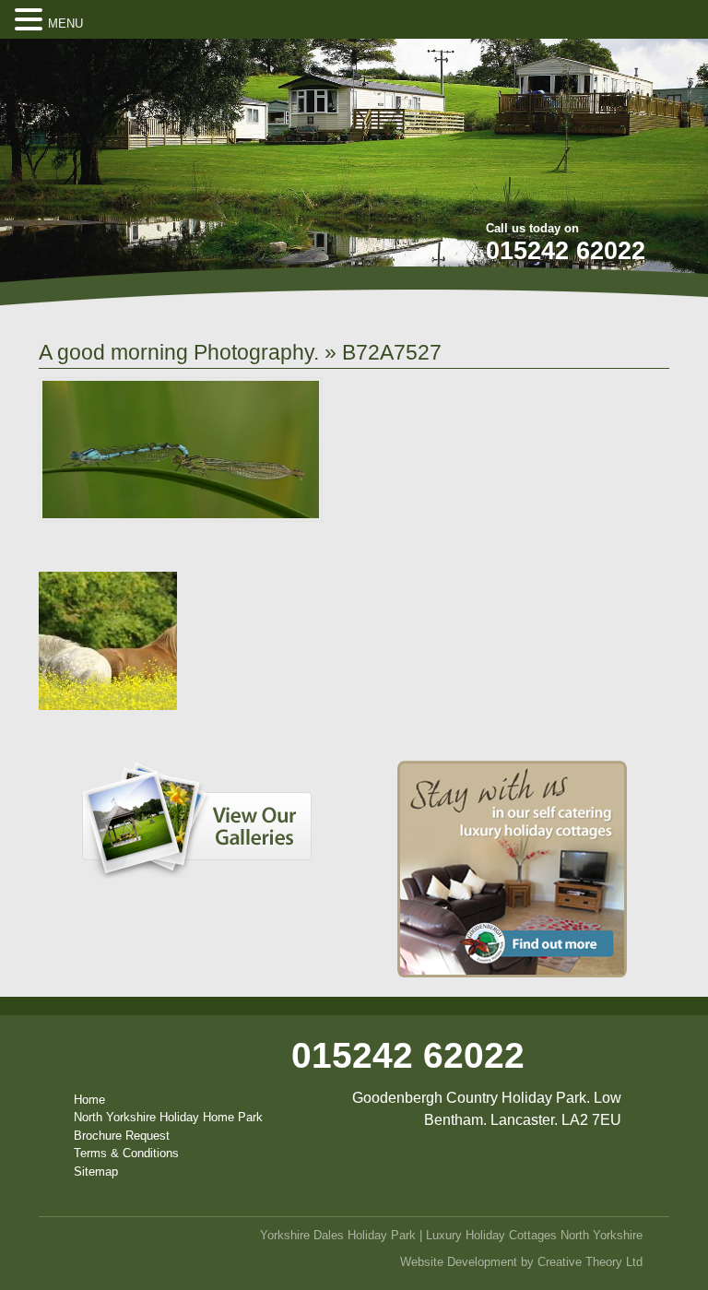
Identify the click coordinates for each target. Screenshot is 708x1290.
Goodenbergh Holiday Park (144, 160)
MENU (65, 23)
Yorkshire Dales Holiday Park (338, 1235)
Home (89, 1100)
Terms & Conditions (126, 1153)
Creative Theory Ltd (590, 1262)
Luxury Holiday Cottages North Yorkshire (534, 1235)
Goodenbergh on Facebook (568, 65)
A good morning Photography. (179, 352)
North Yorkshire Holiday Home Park (168, 1117)
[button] (31, 20)
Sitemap (96, 1171)
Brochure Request (122, 1135)
